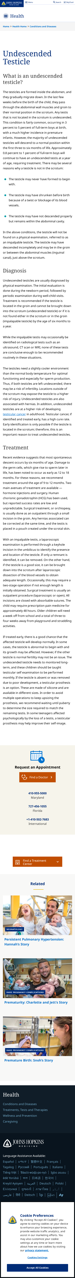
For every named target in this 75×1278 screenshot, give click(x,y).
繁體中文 (36, 1162)
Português (40, 1167)
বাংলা (25, 1178)
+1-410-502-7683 (37, 819)
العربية (31, 1183)
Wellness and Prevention (20, 1116)
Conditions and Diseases (43, 26)
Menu (29, 2)
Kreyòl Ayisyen (13, 1183)
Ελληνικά (10, 1189)
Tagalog (8, 1167)
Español (8, 1162)
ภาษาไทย (42, 1189)
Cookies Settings (37, 1257)
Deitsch (30, 1195)
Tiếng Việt (9, 1172)
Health (17, 16)
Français (52, 1162)
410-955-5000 (37, 793)
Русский (23, 1167)
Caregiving (10, 1121)
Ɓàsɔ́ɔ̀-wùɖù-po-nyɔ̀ (33, 1172)
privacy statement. (37, 1250)
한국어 (49, 1178)
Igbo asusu (58, 1172)
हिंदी (18, 1195)
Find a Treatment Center (34, 862)
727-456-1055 (37, 806)
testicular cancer (14, 414)
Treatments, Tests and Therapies (25, 1110)
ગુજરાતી (26, 1189)
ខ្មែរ (41, 1195)
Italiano (57, 1167)
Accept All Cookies (37, 1267)
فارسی (7, 1195)
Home (6, 26)
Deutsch (45, 1183)
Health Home (19, 26)
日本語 (36, 1178)
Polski (59, 1183)
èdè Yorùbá (11, 1178)
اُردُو (56, 1189)
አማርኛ (22, 1162)
